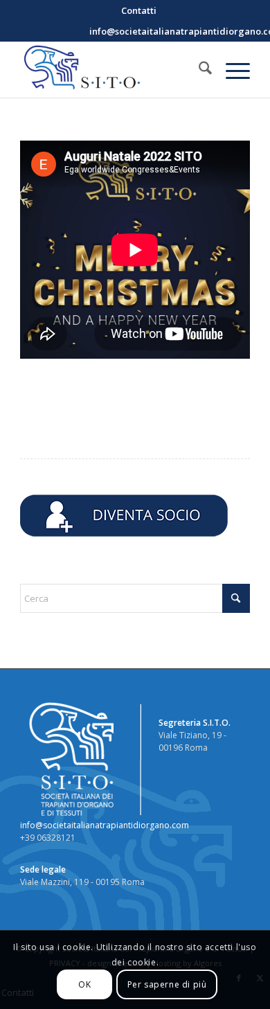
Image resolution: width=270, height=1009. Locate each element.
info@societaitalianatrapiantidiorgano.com (104, 825)
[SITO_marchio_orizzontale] (112, 70)
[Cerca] (198, 70)
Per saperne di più (167, 984)
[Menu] (231, 70)
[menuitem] (138, 10)
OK (84, 984)
